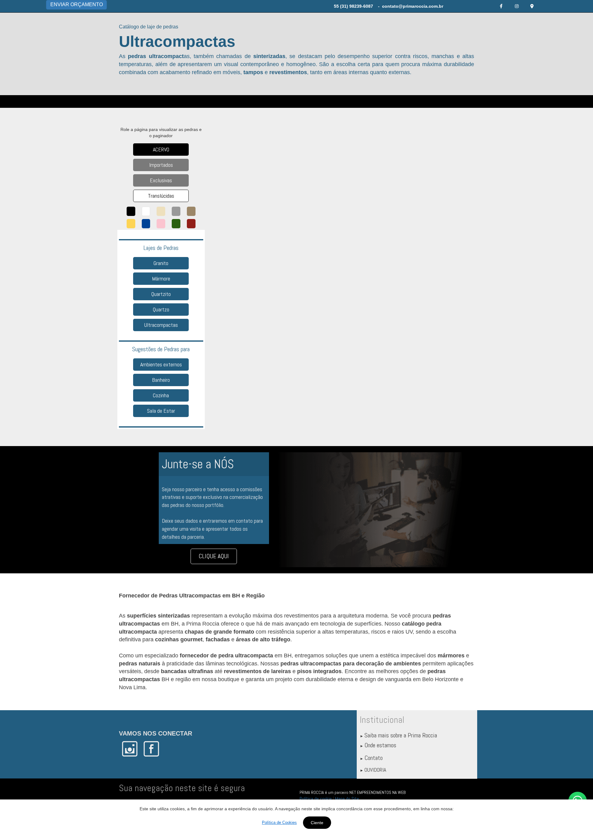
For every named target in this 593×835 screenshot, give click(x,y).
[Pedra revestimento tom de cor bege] (161, 211)
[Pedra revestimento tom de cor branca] (146, 211)
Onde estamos (380, 745)
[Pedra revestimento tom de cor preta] (131, 211)
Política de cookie (316, 798)
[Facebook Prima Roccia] (501, 6)
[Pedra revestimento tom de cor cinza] (176, 211)
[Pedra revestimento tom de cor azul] (146, 223)
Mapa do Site (347, 798)
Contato (373, 758)
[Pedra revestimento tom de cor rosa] (161, 223)
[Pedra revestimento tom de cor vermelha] (191, 223)
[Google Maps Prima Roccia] (532, 6)
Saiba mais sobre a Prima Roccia (400, 735)
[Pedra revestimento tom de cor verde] (176, 223)
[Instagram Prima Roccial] (517, 6)
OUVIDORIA (375, 769)
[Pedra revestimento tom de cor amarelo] (131, 223)
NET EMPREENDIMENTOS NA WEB (377, 792)
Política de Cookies (279, 822)
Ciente (317, 822)
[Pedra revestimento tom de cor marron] (191, 211)
